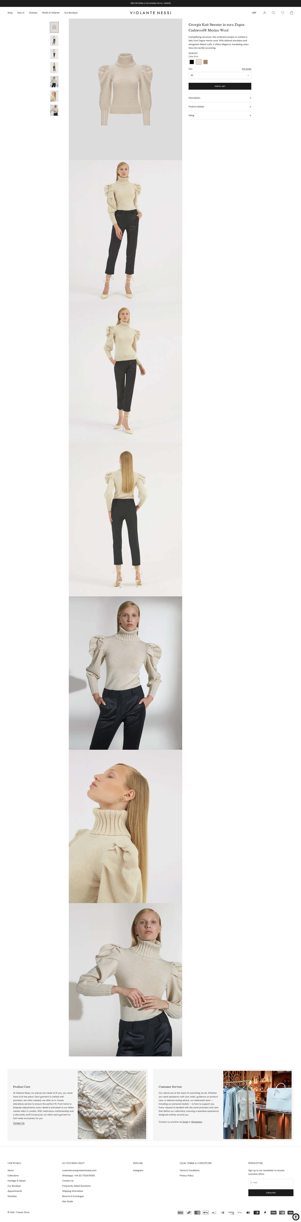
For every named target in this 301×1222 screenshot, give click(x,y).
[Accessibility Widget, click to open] (295, 1216)
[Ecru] (198, 62)
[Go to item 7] (54, 110)
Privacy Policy (187, 1175)
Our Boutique (71, 12)
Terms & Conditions (189, 1170)
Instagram (138, 1170)
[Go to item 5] (54, 82)
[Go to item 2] (54, 40)
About (11, 1170)
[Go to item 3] (54, 54)
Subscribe (271, 1192)
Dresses (33, 12)
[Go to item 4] (54, 68)
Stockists (12, 1196)
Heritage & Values (17, 1180)
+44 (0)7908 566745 (160, 3)
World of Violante (50, 12)
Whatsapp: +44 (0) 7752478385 (78, 1175)
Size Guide (246, 69)
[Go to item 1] (54, 27)
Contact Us (18, 1123)
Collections (13, 1175)
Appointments (15, 1191)
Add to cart (220, 86)
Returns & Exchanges (73, 1196)
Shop (10, 12)
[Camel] (205, 62)
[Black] (192, 62)
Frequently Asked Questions (76, 1185)
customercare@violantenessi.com (79, 1170)
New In (20, 12)
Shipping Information (72, 1191)
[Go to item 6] (54, 96)
